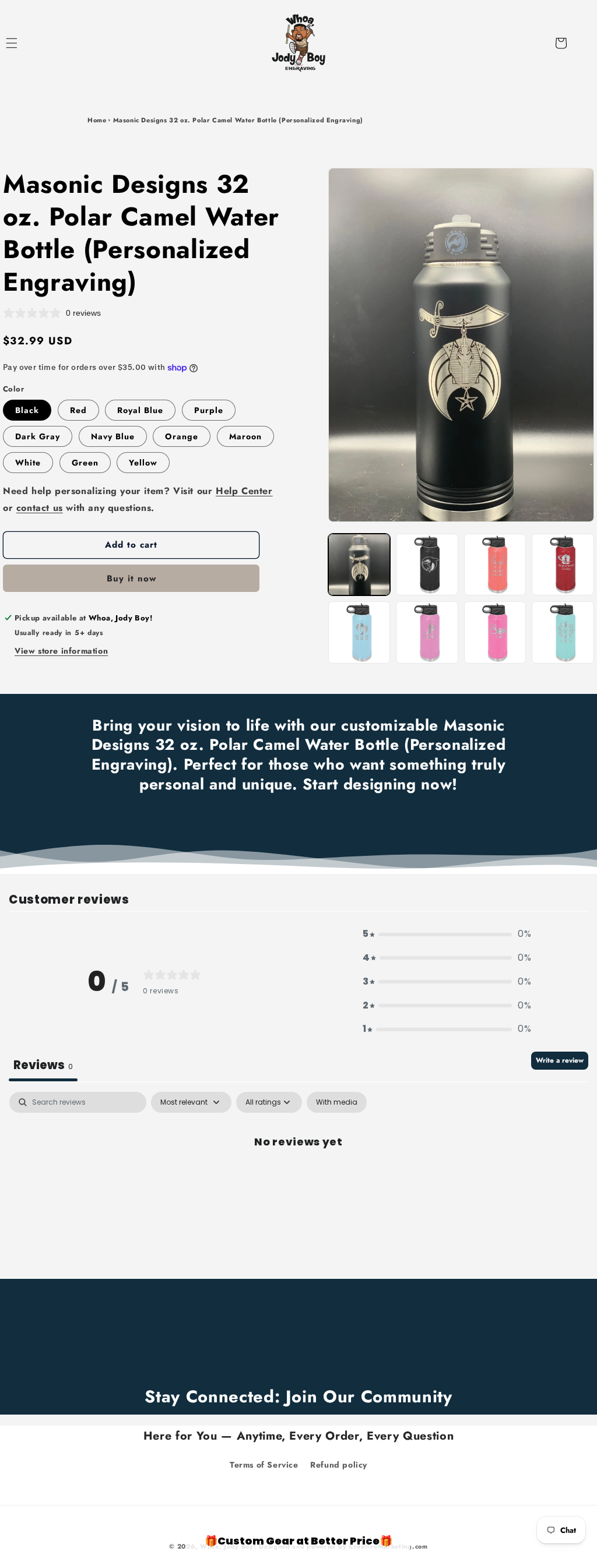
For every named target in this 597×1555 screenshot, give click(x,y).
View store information (61, 651)
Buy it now (131, 578)
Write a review (560, 1060)
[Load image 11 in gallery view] (495, 632)
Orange (181, 436)
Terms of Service (264, 1465)
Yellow (143, 462)
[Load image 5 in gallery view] (563, 565)
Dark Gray (37, 436)
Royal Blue (140, 410)
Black (27, 410)
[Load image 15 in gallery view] (563, 632)
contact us (39, 507)
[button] (24, 43)
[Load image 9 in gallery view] (427, 632)
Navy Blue (113, 436)
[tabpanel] (298, 1180)
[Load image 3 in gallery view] (427, 565)
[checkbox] (337, 1102)
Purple (208, 410)
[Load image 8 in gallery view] (359, 632)
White (28, 462)
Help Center (244, 491)
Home (96, 120)
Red (78, 410)
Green (85, 462)
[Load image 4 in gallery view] (495, 565)
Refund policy (338, 1465)
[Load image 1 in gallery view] (359, 565)
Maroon (245, 436)
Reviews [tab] (43, 1065)
